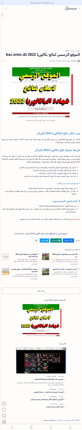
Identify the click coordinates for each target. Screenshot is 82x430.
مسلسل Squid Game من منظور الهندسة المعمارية (24, 270)
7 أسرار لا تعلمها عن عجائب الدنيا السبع (65, 269)
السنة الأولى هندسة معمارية (55, 407)
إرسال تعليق (41, 291)
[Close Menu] (2, 3)
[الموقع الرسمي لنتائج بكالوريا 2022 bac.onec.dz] (41, 92)
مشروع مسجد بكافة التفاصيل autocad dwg (49, 379)
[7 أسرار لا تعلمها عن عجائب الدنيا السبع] (45, 271)
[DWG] (54, 376)
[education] (53, 389)
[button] (6, 8)
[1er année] (54, 404)
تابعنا (32, 3)
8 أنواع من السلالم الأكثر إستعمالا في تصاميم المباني (47, 399)
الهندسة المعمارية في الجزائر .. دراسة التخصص (49, 392)
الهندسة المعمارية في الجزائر (65, 420)
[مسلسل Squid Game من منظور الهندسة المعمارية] (5, 271)
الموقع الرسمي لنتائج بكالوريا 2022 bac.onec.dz (26, 255)
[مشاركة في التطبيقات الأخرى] (36, 240)
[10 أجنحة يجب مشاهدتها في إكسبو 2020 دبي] (45, 256)
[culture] (50, 376)
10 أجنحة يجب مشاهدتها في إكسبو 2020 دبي (65, 255)
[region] (41, 33)
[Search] (3, 8)
